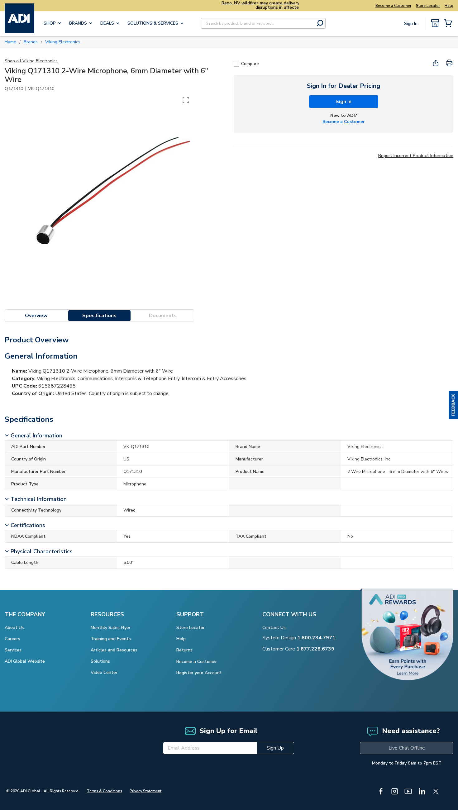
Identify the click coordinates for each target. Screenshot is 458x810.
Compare (250, 64)
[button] (453, 405)
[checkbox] (236, 64)
